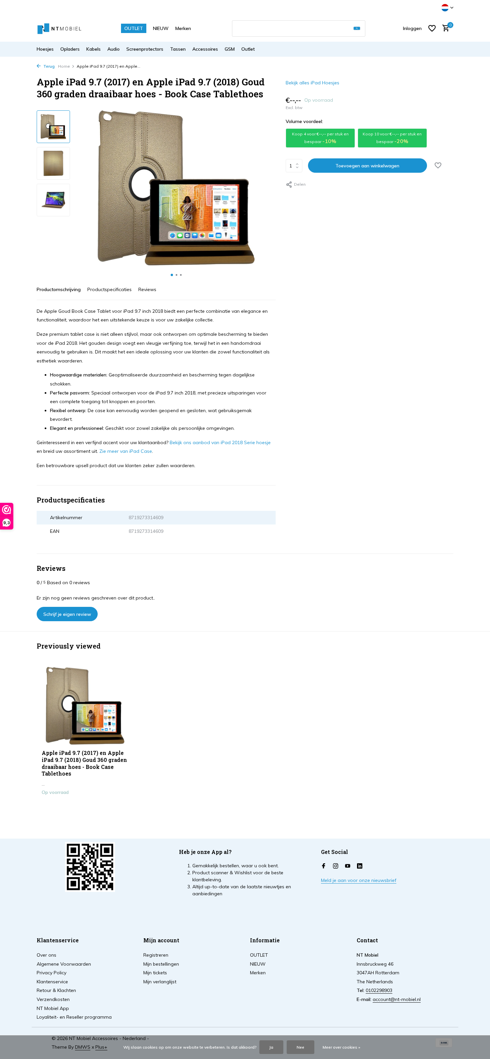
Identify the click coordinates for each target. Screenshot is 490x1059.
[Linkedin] (359, 866)
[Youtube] (347, 866)
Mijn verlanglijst (159, 982)
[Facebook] (323, 866)
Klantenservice (52, 982)
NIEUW (161, 28)
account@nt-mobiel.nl (397, 999)
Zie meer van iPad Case (125, 451)
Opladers (70, 49)
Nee (300, 1047)
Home (64, 66)
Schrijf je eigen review (67, 614)
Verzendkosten (53, 999)
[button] (171, 275)
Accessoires (205, 49)
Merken (183, 28)
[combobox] (298, 28)
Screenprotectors (144, 49)
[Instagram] (335, 866)
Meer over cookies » (341, 1047)
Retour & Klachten (56, 990)
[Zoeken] (356, 28)
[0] (444, 28)
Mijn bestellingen (161, 964)
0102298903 (379, 990)
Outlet (248, 49)
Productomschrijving (59, 289)
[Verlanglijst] (432, 28)
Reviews (147, 289)
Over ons (46, 955)
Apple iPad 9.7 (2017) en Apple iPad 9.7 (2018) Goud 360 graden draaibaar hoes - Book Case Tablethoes (84, 763)
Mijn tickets (155, 973)
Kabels (93, 49)
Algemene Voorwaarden (64, 964)
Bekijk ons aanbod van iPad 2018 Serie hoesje (220, 442)
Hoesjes (45, 49)
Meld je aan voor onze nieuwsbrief (358, 880)
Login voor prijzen (85, 806)
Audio (113, 49)
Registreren (155, 955)
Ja (271, 1047)
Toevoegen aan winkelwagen (367, 166)
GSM (230, 49)
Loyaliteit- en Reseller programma (74, 1017)
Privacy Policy (51, 973)
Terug (48, 66)
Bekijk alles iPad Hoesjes (312, 83)
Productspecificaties (109, 289)
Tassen (178, 49)
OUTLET (133, 28)
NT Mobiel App (53, 1008)
